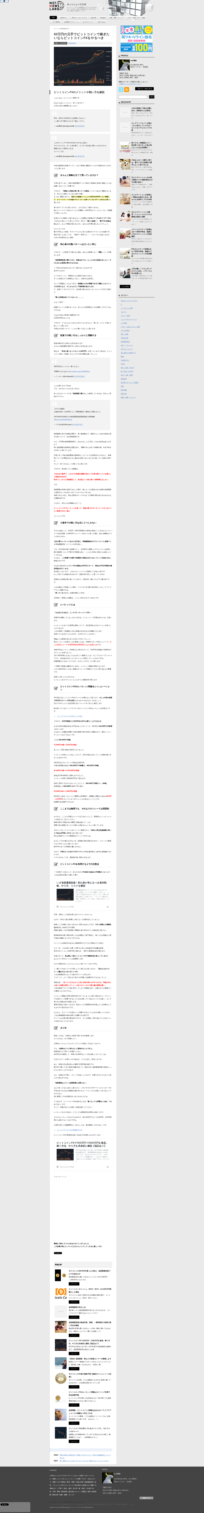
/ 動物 (92, 1485)
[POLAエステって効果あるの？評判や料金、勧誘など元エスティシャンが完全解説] (125, 258)
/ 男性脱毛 (63, 1491)
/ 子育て (60, 1488)
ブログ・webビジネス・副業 (136, 17)
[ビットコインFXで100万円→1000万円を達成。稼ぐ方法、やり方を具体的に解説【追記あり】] (61, 1350)
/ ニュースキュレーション (64, 1479)
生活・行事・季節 (127, 375)
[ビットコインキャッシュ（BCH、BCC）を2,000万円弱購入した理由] (61, 1298)
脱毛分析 (93, 17)
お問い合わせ (102, 22)
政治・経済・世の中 (127, 368)
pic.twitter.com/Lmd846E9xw (80, 371)
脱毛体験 (124, 390)
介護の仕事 (124, 338)
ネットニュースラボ (76, 4)
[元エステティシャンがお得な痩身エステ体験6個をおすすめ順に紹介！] (125, 186)
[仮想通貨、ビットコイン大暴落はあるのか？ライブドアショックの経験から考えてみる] (61, 1419)
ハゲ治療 (124, 323)
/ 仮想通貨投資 (88, 1482)
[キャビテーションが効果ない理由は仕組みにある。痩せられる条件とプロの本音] (125, 203)
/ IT (68, 1475)
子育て (123, 364)
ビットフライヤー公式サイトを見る (70, 716)
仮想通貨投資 (72, 43)
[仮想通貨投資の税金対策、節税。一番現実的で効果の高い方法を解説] (61, 1332)
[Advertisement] (72, 1193)
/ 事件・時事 (70, 1482)
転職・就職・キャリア (116, 17)
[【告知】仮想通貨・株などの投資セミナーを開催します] (61, 1368)
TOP (53, 17)
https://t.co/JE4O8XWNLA (63, 419)
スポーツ (124, 312)
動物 (122, 356)
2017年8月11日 (77, 424)
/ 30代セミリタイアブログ (58, 1475)
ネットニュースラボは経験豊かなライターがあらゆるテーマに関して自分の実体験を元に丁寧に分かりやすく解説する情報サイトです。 (92, 1504)
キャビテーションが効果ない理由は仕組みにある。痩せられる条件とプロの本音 (141, 197)
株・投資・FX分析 (127, 371)
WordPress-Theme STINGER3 (57, 1507)
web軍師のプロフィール (71, 22)
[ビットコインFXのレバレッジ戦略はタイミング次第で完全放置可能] (61, 1401)
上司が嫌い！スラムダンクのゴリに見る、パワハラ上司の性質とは (141, 271)
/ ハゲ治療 (77, 1479)
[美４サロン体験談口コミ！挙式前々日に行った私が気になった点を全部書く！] (125, 151)
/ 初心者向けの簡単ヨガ (81, 1485)
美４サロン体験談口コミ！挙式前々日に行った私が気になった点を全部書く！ (141, 145)
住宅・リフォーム (127, 345)
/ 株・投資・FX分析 (84, 1488)
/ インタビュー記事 (76, 1475)
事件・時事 (124, 334)
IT (121, 304)
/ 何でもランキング (66, 1485)
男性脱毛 (103, 17)
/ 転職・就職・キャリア (66, 1495)
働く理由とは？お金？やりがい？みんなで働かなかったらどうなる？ (84, 1461)
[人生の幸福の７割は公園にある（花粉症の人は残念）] (125, 117)
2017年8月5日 (80, 126)
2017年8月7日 (80, 156)
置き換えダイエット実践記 (130, 382)
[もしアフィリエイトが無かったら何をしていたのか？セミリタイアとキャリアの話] (125, 132)
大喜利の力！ (64, 17)
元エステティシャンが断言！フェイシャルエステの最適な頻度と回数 (141, 214)
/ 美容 (89, 1491)
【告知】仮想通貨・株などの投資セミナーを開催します (90, 1359)
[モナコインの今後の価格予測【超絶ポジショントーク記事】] (61, 1383)
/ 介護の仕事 (79, 1482)
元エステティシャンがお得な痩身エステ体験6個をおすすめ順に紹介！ (142, 180)
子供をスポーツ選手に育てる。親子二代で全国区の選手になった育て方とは (141, 162)
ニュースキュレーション (129, 319)
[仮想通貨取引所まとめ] (61, 1316)
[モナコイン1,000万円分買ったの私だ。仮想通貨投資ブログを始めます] (61, 1280)
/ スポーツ (86, 1475)
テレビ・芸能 (125, 316)
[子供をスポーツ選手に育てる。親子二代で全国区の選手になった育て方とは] (125, 169)
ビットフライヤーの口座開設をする (70, 1130)
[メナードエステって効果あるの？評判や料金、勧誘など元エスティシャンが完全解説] (125, 238)
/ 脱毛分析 (55, 1495)
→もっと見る (125, 286)
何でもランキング (127, 349)
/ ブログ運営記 (61, 1482)
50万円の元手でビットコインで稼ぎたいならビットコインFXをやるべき (67, 1502)
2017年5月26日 (79, 376)
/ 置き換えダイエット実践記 (77, 1491)
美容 (122, 386)
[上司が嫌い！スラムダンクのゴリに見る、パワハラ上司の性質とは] (125, 277)
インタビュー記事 (127, 308)
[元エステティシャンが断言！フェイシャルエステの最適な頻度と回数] (125, 221)
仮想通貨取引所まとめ (77, 1307)
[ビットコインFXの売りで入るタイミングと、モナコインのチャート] (61, 1438)
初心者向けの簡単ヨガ (128, 353)
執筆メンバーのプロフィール (130, 84)
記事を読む (74, 1284)
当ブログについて (88, 22)
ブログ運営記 (56, 22)
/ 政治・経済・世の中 (70, 1488)
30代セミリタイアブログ (79, 17)
